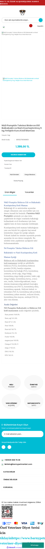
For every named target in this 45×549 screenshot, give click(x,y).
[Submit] (40, 434)
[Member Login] (4, 27)
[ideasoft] (11, 547)
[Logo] (22, 12)
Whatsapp (34, 545)
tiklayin (6, 538)
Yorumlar (29, 192)
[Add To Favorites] (39, 154)
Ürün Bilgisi (10, 192)
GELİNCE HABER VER (18, 155)
